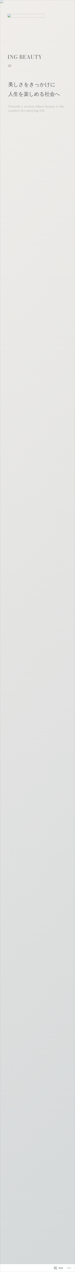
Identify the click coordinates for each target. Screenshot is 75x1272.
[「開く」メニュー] (9, 66)
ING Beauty (24, 57)
